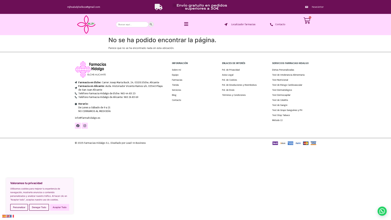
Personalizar (19, 207)
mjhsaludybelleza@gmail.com (83, 7)
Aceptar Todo (59, 207)
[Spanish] (4, 215)
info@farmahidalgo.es (87, 117)
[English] (8, 215)
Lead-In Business (136, 143)
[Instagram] (85, 126)
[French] (12, 215)
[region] (39, 196)
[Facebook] (78, 126)
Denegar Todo (39, 207)
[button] (382, 211)
